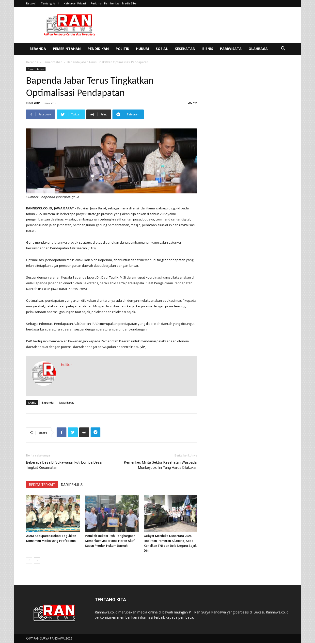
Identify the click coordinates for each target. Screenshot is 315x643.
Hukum (142, 48)
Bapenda (48, 402)
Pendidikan (98, 48)
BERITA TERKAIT (42, 485)
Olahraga (258, 48)
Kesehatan (185, 48)
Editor (37, 103)
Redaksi (31, 3)
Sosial (162, 48)
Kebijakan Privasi (75, 3)
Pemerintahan (67, 48)
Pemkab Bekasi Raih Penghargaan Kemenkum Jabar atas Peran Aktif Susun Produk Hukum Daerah (110, 541)
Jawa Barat (66, 402)
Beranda (38, 48)
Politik (122, 48)
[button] (283, 49)
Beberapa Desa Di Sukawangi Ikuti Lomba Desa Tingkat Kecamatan (64, 465)
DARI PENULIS (72, 485)
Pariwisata (231, 48)
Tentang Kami (50, 3)
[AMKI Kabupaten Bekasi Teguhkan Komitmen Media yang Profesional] (53, 513)
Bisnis (207, 48)
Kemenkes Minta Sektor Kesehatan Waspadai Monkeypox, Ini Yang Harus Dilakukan (160, 465)
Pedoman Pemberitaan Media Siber (114, 3)
